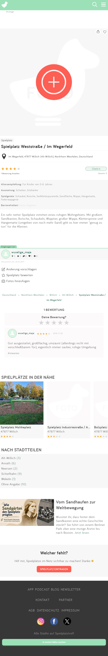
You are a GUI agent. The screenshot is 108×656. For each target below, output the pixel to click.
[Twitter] (67, 624)
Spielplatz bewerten (19, 275)
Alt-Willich (68, 294)
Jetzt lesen (82, 532)
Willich (53, 294)
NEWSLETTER (70, 589)
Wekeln (6, 479)
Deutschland (9, 294)
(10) (23, 484)
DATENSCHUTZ (48, 610)
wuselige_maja (21, 252)
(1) (14, 479)
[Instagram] (41, 624)
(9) (20, 474)
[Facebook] (54, 624)
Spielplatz (6, 140)
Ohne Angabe (10, 484)
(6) (14, 463)
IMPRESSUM (70, 610)
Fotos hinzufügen (18, 281)
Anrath (6, 463)
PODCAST (42, 589)
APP (31, 589)
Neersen (6, 468)
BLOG (55, 589)
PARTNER (65, 600)
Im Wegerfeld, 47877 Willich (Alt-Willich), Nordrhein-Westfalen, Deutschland (51, 156)
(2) (15, 468)
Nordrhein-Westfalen (32, 294)
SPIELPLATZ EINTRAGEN (54, 569)
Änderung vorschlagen (21, 269)
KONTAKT (43, 600)
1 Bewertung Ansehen (10, 173)
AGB (31, 610)
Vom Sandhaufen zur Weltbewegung (75, 505)
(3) (19, 458)
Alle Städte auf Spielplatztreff (54, 633)
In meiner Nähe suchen (54, 642)
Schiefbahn (9, 474)
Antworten (13, 353)
